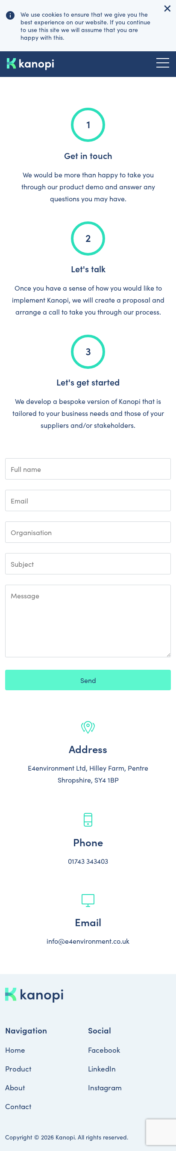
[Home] (30, 64)
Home (15, 1050)
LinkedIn (102, 1068)
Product (18, 1068)
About (15, 1087)
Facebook (104, 1050)
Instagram (105, 1087)
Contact (18, 1106)
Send (88, 680)
